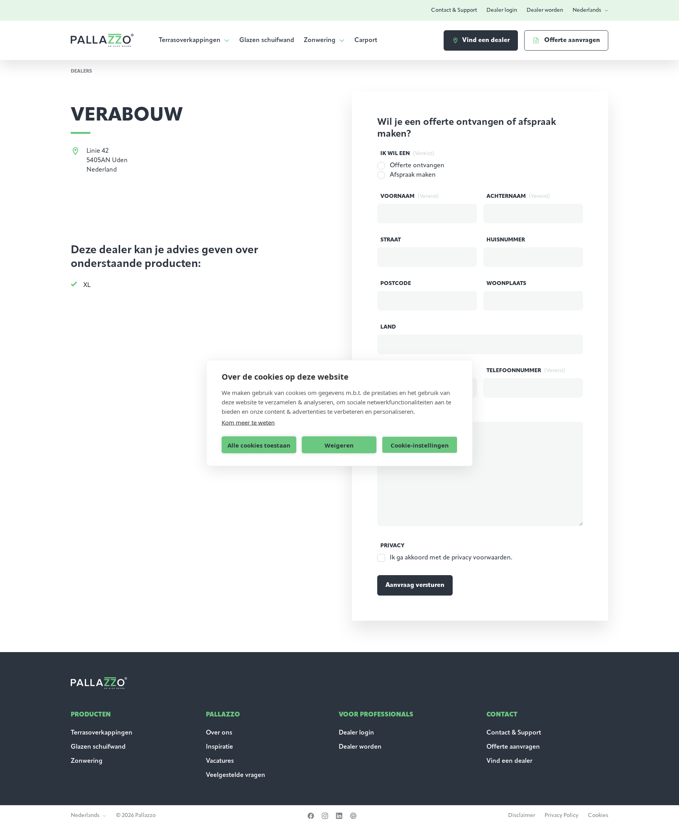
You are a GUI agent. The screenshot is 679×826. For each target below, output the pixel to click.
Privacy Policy (561, 816)
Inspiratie (219, 747)
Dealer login (501, 10)
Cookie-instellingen (420, 445)
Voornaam (409, 196)
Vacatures (220, 761)
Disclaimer (521, 816)
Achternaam (518, 196)
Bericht (392, 414)
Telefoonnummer (525, 371)
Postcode (395, 284)
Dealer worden (545, 10)
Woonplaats (506, 284)
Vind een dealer (509, 761)
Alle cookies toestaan (259, 445)
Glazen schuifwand (266, 40)
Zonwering (320, 40)
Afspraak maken (413, 175)
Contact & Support (454, 10)
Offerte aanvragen (513, 747)
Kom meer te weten (248, 422)
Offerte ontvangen (417, 166)
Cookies (598, 816)
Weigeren (339, 445)
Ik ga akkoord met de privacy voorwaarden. (451, 558)
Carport (365, 40)
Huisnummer (505, 240)
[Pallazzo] (102, 40)
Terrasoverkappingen (189, 40)
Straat (390, 240)
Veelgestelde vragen (235, 775)
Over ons (219, 733)
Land (388, 327)
